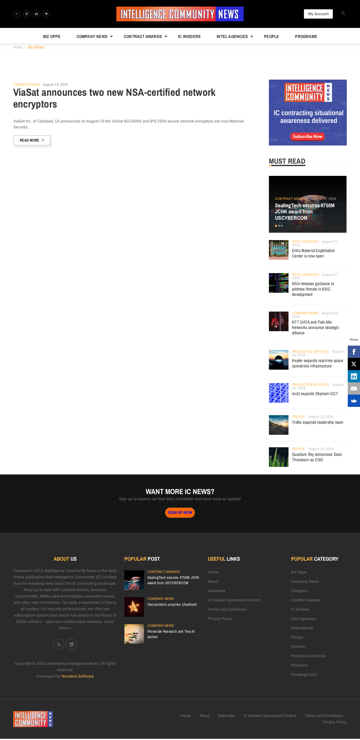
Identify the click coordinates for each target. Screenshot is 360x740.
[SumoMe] (354, 401)
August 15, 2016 (55, 84)
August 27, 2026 (323, 198)
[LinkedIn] (354, 376)
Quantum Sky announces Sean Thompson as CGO (317, 457)
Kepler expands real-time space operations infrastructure (317, 363)
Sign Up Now (180, 513)
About (213, 581)
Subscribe (216, 591)
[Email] (354, 388)
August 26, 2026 (321, 416)
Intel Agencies (232, 36)
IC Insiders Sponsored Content (234, 600)
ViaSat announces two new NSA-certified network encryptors (114, 98)
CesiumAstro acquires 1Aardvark (172, 604)
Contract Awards (143, 36)
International (302, 628)
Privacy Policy (220, 619)
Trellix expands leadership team (317, 422)
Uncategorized (303, 675)
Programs (306, 36)
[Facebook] (354, 352)
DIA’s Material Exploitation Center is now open (313, 253)
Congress (299, 591)
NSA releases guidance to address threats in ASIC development (313, 288)
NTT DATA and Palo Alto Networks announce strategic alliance (315, 327)
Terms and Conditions (227, 609)
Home (17, 47)
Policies (298, 647)
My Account (318, 14)
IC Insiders (189, 36)
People (271, 36)
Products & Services (310, 351)
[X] (354, 364)
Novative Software (77, 676)
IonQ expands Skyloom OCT (315, 393)
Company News (92, 36)
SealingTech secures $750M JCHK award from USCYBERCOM (305, 212)
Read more (29, 140)
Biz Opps (51, 36)
